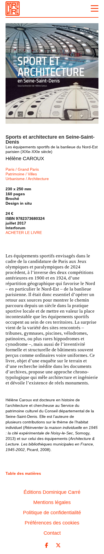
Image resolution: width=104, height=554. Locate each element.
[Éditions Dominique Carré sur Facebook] (46, 545)
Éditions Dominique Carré (52, 492)
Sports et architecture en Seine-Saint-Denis (50, 139)
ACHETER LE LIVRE (24, 232)
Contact (52, 533)
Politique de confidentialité (52, 512)
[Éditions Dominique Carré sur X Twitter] (58, 545)
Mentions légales (52, 502)
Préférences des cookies (52, 523)
